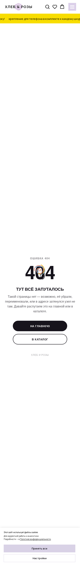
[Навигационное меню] (72, 7)
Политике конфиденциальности (35, 539)
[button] (47, 6)
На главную (40, 326)
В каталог (40, 339)
